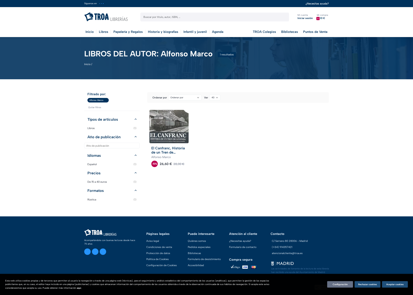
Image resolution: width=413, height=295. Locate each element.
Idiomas (94, 155)
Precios (94, 173)
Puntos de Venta (315, 32)
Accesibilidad (196, 265)
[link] (106, 100)
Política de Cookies (157, 259)
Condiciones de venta (159, 247)
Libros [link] (111, 128)
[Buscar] (283, 17)
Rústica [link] (111, 199)
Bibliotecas (289, 32)
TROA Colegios (264, 32)
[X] (101, 3)
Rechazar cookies (367, 284)
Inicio (87, 64)
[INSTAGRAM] (99, 3)
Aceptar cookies (395, 284)
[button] (322, 16)
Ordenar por (159, 97)
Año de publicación (104, 137)
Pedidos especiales (199, 247)
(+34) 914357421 (282, 247)
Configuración (340, 284)
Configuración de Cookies (161, 265)
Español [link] (111, 164)
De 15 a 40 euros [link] (111, 181)
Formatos (95, 190)
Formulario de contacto (242, 247)
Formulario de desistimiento (204, 259)
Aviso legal (152, 240)
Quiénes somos (197, 240)
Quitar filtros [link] (94, 107)
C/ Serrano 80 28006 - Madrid (290, 240)
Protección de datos (158, 253)
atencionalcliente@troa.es (287, 253)
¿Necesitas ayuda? (317, 3)
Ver (206, 97)
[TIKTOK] (103, 251)
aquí (79, 288)
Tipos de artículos (102, 119)
